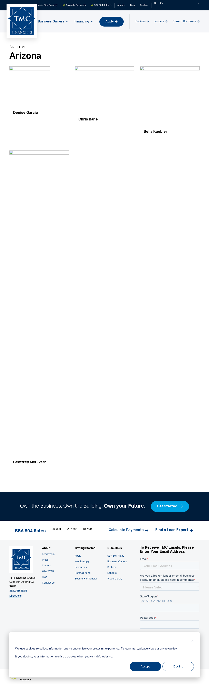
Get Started (167, 506)
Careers (46, 565)
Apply (110, 21)
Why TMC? (48, 571)
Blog (132, 5)
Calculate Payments (76, 5)
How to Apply (82, 561)
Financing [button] (82, 21)
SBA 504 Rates (115, 556)
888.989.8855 (18, 590)
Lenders (159, 21)
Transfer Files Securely (46, 5)
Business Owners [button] (51, 21)
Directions (15, 596)
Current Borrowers (184, 21)
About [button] (120, 5)
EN (161, 3)
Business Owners (117, 561)
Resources (81, 567)
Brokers (141, 21)
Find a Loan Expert (171, 530)
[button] (155, 3)
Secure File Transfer (86, 578)
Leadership (48, 554)
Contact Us (48, 583)
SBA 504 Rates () (102, 5)
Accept (145, 666)
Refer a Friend (82, 573)
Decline (178, 666)
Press (45, 560)
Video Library (114, 578)
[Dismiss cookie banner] (192, 640)
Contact (144, 5)
